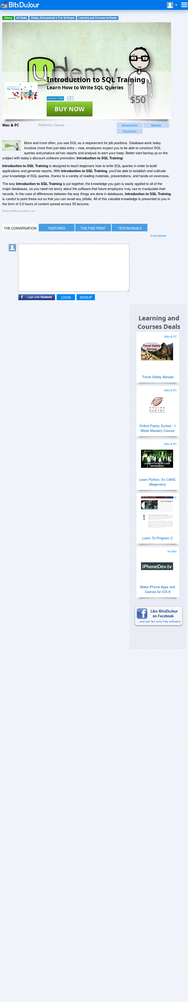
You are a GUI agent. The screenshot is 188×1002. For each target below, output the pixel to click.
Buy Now (70, 109)
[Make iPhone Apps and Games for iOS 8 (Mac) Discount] (157, 564)
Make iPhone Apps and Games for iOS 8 (157, 589)
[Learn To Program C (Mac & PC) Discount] (157, 511)
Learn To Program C (157, 537)
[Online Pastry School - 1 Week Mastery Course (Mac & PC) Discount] (157, 403)
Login (66, 297)
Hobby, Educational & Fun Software (53, 18)
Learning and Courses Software (97, 18)
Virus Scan (129, 131)
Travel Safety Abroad (157, 376)
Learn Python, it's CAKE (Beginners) (157, 482)
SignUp (86, 297)
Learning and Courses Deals (159, 322)
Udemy (8, 18)
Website (156, 125)
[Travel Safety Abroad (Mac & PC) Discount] (157, 349)
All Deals (21, 18)
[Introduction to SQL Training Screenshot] (11, 145)
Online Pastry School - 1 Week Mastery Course (157, 428)
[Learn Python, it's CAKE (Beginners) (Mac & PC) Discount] (157, 457)
